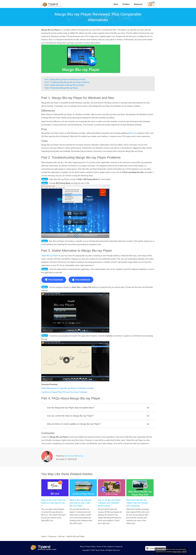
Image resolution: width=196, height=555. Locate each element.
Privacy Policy (90, 546)
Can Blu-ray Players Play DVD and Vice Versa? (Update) (64, 392)
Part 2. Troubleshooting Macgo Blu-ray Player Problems (67, 82)
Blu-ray (80, 456)
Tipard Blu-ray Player (49, 256)
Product (126, 4)
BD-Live (132, 133)
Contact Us (118, 546)
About (82, 546)
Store (115, 4)
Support (110, 546)
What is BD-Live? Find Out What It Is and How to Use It (53, 503)
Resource (138, 4)
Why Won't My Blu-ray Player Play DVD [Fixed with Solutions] (137, 503)
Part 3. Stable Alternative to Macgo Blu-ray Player (64, 85)
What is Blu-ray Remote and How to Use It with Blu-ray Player (80, 503)
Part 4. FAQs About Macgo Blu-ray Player (61, 88)
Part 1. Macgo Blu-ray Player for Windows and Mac (65, 79)
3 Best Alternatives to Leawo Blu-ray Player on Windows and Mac (67, 388)
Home (43, 536)
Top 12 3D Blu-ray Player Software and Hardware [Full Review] (109, 503)
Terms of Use (101, 546)
